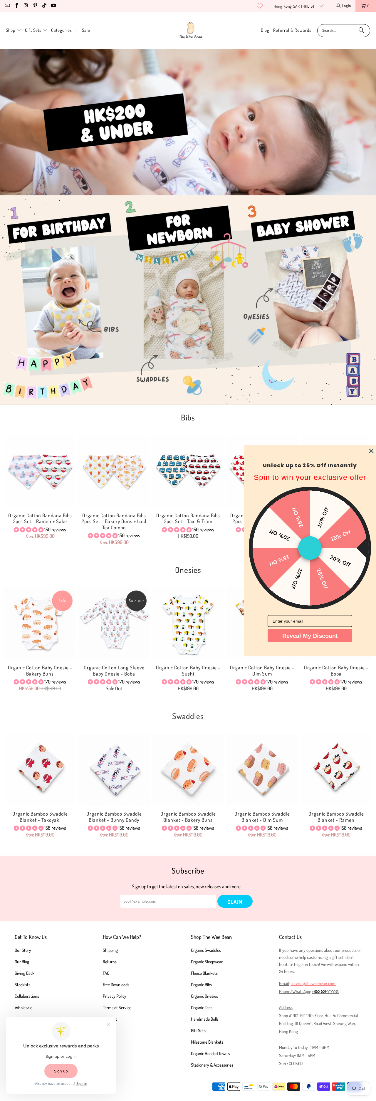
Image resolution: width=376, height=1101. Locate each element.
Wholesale (23, 1007)
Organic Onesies (204, 996)
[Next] (364, 789)
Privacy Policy (114, 996)
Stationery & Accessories (212, 1065)
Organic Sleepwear (207, 961)
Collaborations (27, 996)
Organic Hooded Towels (210, 1053)
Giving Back (24, 973)
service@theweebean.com (313, 983)
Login (346, 5)
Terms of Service (117, 1007)
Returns (110, 961)
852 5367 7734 (326, 991)
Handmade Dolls (205, 1019)
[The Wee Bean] (190, 30)
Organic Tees (201, 1007)
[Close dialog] (371, 451)
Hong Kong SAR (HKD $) (294, 6)
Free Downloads (116, 984)
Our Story (23, 950)
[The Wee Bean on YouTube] (53, 6)
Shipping (110, 950)
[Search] (361, 30)
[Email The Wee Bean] (7, 6)
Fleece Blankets (204, 973)
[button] (13, 30)
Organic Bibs (201, 984)
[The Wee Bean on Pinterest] (34, 6)
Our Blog (22, 961)
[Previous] (12, 490)
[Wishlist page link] (260, 6)
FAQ (106, 973)
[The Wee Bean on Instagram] (25, 6)
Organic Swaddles (206, 950)
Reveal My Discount (310, 636)
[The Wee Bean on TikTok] (44, 6)
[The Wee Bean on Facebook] (16, 6)
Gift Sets (198, 1030)
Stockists (22, 984)
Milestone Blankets (207, 1042)
